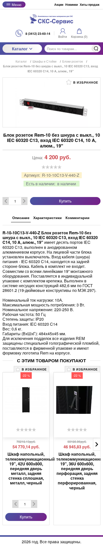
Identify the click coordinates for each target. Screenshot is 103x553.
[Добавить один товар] (24, 201)
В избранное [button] (85, 82)
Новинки (71, 4)
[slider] (52, 167)
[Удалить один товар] (6, 201)
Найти (96, 48)
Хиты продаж (90, 4)
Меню (17, 4)
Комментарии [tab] (78, 217)
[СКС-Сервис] (51, 19)
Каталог (20, 49)
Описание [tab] (21, 217)
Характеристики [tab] (47, 217)
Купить (65, 201)
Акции (58, 4)
